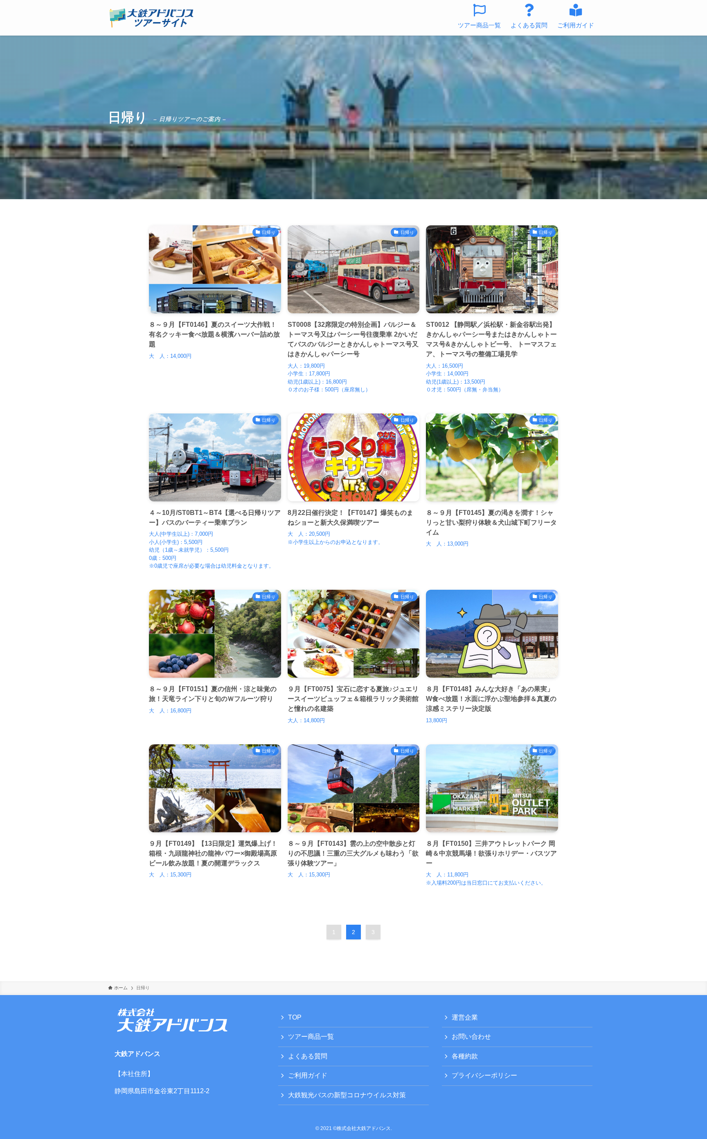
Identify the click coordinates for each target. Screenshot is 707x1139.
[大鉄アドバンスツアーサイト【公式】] (151, 18)
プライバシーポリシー (484, 1075)
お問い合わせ (471, 1036)
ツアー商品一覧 (311, 1036)
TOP (295, 1017)
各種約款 (465, 1056)
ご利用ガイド (307, 1075)
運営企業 (465, 1017)
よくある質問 (307, 1056)
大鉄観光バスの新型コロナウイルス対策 (347, 1095)
